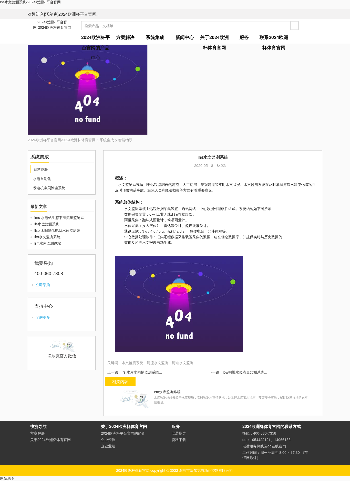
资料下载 (179, 439)
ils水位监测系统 (46, 223)
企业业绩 (108, 445)
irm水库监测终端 (47, 243)
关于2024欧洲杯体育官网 (214, 42)
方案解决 (125, 37)
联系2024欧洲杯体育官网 (274, 42)
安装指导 (179, 433)
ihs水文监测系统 (47, 236)
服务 (244, 37)
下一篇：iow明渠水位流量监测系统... (238, 372)
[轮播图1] (175, 90)
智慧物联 (125, 139)
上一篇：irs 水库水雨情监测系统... (134, 372)
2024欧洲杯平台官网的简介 (123, 433)
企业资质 (108, 439)
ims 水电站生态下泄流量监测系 (59, 217)
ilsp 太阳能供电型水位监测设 (57, 230)
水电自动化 (42, 178)
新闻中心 (185, 37)
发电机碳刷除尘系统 (49, 187)
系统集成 (155, 37)
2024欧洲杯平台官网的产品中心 (95, 47)
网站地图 (7, 478)
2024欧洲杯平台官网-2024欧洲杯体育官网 (52, 24)
